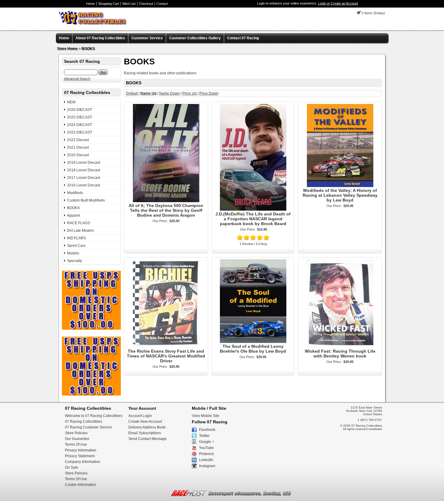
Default (132, 93)
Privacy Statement (80, 456)
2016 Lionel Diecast (83, 185)
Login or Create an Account (338, 3)
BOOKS (88, 49)
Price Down (208, 93)
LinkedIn (206, 460)
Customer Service (147, 38)
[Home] (93, 23)
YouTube (206, 448)
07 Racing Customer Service (88, 427)
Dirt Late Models (80, 230)
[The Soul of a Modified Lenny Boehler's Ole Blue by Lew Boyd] (253, 342)
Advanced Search (77, 78)
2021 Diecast (78, 147)
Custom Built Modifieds (86, 200)
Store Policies (76, 433)
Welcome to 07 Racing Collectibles (93, 416)
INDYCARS (76, 238)
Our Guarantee (77, 439)
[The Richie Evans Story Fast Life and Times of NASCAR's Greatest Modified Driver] (166, 346)
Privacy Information (80, 450)
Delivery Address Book (147, 427)
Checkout (146, 3)
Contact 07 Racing (243, 38)
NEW (71, 102)
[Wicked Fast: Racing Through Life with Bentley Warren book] (340, 346)
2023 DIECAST (79, 132)
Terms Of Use (76, 444)
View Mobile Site (205, 416)
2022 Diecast (78, 140)
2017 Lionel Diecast (83, 178)
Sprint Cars (76, 246)
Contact (162, 3)
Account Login (140, 416)
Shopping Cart (108, 3)
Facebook (207, 430)
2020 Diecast (78, 155)
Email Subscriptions (144, 433)
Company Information (82, 462)
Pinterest (206, 454)
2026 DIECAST (79, 110)
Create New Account (145, 421)
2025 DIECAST (79, 117)
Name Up (148, 93)
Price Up (189, 93)
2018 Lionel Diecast (83, 170)
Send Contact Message (147, 439)
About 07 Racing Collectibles (100, 38)
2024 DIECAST (79, 125)
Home (90, 3)
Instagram (207, 466)
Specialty (74, 261)
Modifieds (75, 193)
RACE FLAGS (78, 223)
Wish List (129, 3)
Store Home (67, 49)
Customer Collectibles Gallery (195, 38)
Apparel (73, 215)
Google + (206, 442)
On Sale (71, 467)
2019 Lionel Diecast (83, 162)
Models (73, 253)
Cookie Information (80, 485)
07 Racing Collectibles (83, 421)
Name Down (169, 93)
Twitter (204, 436)
